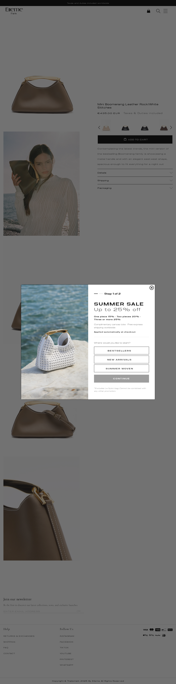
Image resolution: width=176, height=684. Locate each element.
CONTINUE (121, 378)
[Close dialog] (152, 288)
